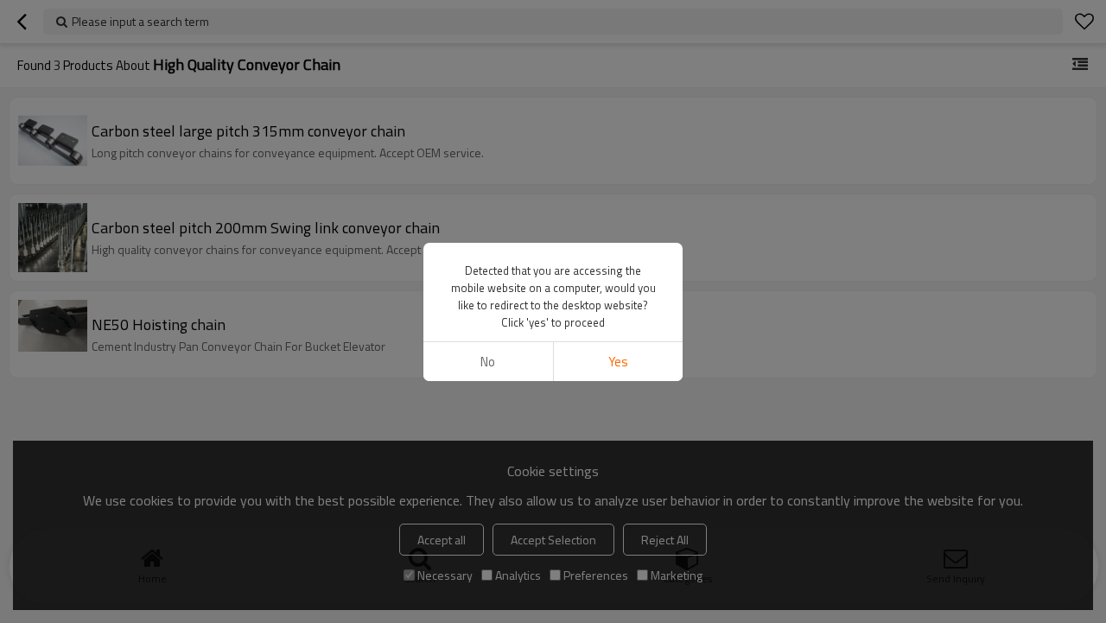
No (487, 362)
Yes (618, 362)
